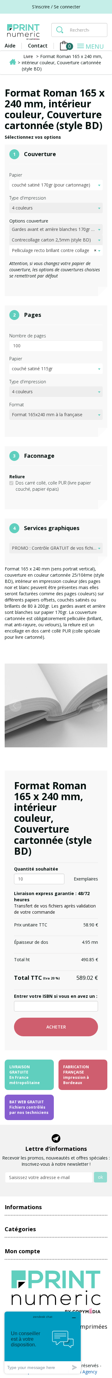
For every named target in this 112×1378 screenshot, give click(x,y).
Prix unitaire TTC (30, 925)
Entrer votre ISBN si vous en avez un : (55, 996)
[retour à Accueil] (12, 62)
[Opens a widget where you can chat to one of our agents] (42, 1342)
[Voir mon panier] (64, 46)
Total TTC (37, 977)
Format (16, 405)
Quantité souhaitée (36, 869)
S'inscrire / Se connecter (56, 7)
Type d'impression (27, 198)
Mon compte (22, 1251)
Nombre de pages (27, 336)
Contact (38, 45)
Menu (96, 47)
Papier (15, 175)
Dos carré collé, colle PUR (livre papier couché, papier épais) (53, 486)
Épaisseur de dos (31, 942)
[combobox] (56, 185)
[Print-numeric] (23, 32)
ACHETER (56, 1027)
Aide (10, 45)
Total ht (22, 959)
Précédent (15, 649)
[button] (12, 705)
